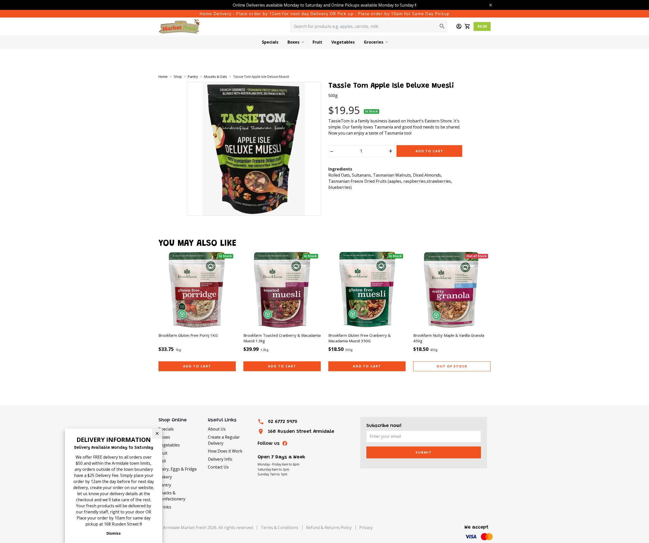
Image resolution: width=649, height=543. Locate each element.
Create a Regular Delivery (224, 440)
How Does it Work (225, 451)
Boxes (293, 42)
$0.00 (482, 26)
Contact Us (218, 467)
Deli (162, 461)
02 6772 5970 (282, 421)
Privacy (366, 527)
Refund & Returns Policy (329, 527)
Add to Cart (429, 151)
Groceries (373, 42)
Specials (270, 42)
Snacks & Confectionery (171, 496)
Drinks (164, 507)
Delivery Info (220, 459)
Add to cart (197, 366)
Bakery (165, 477)
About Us (217, 429)
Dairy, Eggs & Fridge (177, 469)
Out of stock (452, 366)
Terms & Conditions (279, 527)
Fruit (317, 42)
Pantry (164, 485)
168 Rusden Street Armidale (301, 431)
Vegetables (343, 42)
